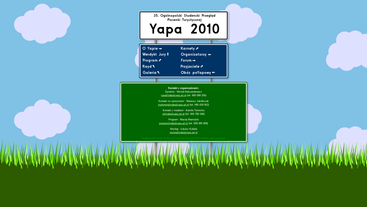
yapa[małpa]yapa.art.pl (173, 95)
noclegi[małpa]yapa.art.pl (183, 132)
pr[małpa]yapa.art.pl (173, 114)
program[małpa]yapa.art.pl (173, 123)
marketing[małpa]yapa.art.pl (173, 104)
